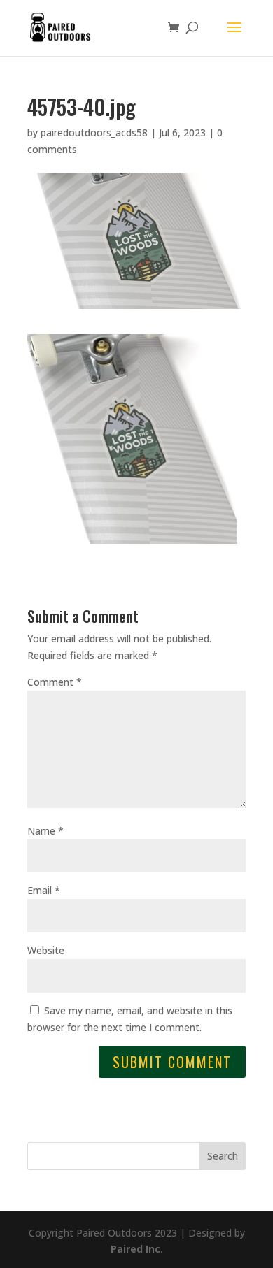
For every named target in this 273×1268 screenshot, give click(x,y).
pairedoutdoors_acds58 (94, 132)
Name (45, 830)
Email (43, 890)
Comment (54, 682)
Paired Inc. (137, 1248)
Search (222, 1155)
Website (45, 950)
